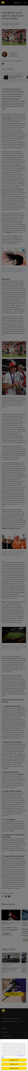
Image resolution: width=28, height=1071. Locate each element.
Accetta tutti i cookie (14, 1068)
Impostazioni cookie (14, 1060)
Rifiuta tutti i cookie (14, 1064)
